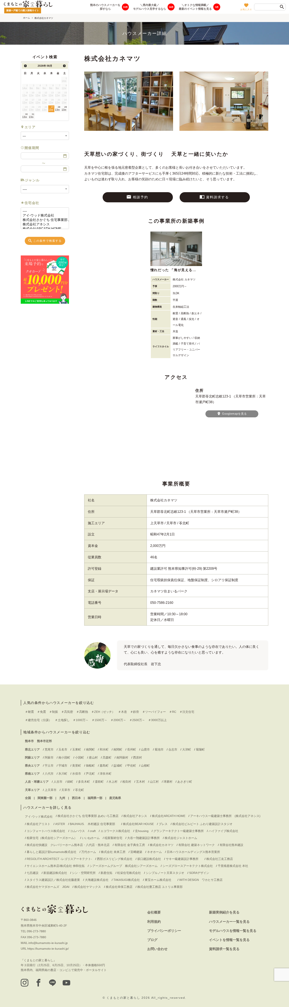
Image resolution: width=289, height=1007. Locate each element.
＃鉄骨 (134, 711)
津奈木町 (105, 773)
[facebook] (38, 982)
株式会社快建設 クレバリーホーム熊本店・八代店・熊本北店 (68, 845)
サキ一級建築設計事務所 (183, 859)
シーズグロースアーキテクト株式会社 (187, 866)
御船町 (90, 765)
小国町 (79, 757)
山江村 (154, 781)
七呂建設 (33, 873)
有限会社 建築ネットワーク (196, 845)
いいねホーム (91, 838)
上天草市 (50, 790)
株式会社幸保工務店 (119, 886)
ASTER (60, 824)
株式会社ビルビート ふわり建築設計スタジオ (202, 824)
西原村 (137, 757)
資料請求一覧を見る (224, 949)
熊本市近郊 (44, 741)
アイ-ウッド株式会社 (39, 816)
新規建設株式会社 (55, 873)
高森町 (107, 757)
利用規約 (154, 921)
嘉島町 (104, 765)
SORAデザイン (199, 873)
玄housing (142, 831)
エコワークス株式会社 (115, 831)
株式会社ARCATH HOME (168, 816)
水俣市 (76, 773)
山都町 (145, 765)
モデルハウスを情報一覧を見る (232, 931)
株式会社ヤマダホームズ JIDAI (48, 886)
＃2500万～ (137, 720)
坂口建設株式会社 (149, 859)
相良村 (126, 781)
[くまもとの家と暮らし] (28, 4)
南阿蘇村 (122, 757)
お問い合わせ (157, 949)
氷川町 (62, 773)
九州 (62, 798)
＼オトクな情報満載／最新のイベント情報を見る (195, 6)
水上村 (113, 781)
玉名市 (62, 749)
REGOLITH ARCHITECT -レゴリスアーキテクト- (59, 859)
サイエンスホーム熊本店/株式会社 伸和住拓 (56, 866)
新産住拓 (106, 873)
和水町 (104, 749)
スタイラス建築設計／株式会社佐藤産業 (53, 879)
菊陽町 (200, 749)
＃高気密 (67, 711)
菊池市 (159, 749)
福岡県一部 (95, 798)
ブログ (152, 940)
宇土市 (49, 765)
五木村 (140, 781)
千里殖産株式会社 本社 (233, 866)
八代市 (49, 773)
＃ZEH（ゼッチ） (103, 711)
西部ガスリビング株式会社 (114, 859)
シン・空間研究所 (84, 873)
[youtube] (66, 982)
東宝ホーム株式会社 (159, 879)
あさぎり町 (184, 781)
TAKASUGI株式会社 (126, 879)
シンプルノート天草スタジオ (165, 873)
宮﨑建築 (136, 852)
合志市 (172, 749)
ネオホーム (154, 852)
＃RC (172, 711)
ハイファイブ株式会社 (223, 831)
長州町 (131, 749)
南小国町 (64, 757)
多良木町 (84, 781)
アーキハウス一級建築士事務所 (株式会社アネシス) (225, 816)
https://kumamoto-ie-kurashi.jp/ (48, 948)
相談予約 (140, 197)
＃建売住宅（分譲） (38, 720)
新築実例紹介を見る (224, 912)
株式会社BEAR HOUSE (138, 824)
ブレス (163, 824)
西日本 (76, 798)
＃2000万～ (118, 720)
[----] (43, 211)
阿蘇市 (49, 757)
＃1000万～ (80, 720)
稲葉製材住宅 (113, 838)
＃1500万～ (99, 720)
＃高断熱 (82, 711)
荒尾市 (49, 749)
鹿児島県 (115, 798)
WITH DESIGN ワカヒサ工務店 (202, 879)
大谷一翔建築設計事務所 (143, 838)
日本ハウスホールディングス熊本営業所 (193, 852)
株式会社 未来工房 (113, 852)
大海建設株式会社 (97, 879)
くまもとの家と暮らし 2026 (128, 997)
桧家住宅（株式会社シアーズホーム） (52, 838)
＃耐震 (29, 711)
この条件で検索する (47, 240)
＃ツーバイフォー (154, 711)
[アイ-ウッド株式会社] (43, 215)
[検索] (282, 7)
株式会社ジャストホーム (181, 838)
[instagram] (24, 982)
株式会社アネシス (135, 816)
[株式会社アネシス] (43, 224)
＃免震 (41, 711)
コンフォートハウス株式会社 (46, 831)
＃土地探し (62, 720)
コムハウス (77, 831)
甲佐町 (131, 765)
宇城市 (62, 765)
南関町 (90, 749)
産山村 (93, 757)
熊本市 (29, 741)
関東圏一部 (45, 798)
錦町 (70, 781)
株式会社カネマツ (161, 845)
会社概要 (154, 912)
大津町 (186, 749)
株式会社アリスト (38, 824)
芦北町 (90, 773)
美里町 (76, 765)
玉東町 (76, 749)
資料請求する (217, 197)
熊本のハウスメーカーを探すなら (105, 6)
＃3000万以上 (157, 720)
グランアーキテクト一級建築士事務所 (178, 831)
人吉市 (58, 781)
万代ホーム (88, 852)
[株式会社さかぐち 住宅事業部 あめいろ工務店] (43, 220)
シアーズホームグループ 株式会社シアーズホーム (123, 866)
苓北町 (79, 790)
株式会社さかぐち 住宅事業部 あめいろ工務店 (88, 816)
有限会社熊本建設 (231, 845)
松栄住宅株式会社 (129, 873)
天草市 (65, 790)
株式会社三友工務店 (219, 859)
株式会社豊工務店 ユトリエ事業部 (160, 886)
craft (93, 831)
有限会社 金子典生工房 (129, 845)
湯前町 (99, 781)
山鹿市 (145, 749)
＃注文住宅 (186, 711)
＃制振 (53, 711)
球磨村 (168, 781)
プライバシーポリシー (164, 931)
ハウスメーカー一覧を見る (229, 921)
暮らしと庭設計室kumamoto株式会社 (51, 852)
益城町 (117, 765)
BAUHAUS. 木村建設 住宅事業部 (94, 824)
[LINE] (52, 982)
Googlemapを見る (234, 413)
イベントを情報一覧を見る (229, 940)
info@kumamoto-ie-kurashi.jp (48, 943)
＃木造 (122, 711)
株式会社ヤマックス (87, 886)
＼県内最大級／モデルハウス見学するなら (149, 6)
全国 (28, 798)
